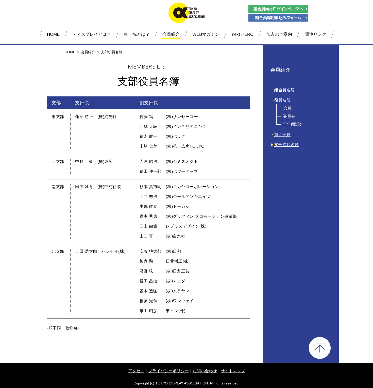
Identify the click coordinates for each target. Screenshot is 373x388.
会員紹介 (171, 34)
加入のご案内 (279, 34)
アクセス (136, 371)
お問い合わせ (205, 371)
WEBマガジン (205, 34)
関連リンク (315, 34)
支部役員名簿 (286, 145)
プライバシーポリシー (168, 371)
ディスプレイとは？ (91, 34)
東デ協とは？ (137, 34)
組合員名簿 (284, 90)
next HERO (242, 34)
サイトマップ (233, 371)
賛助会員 (282, 134)
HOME (53, 34)
